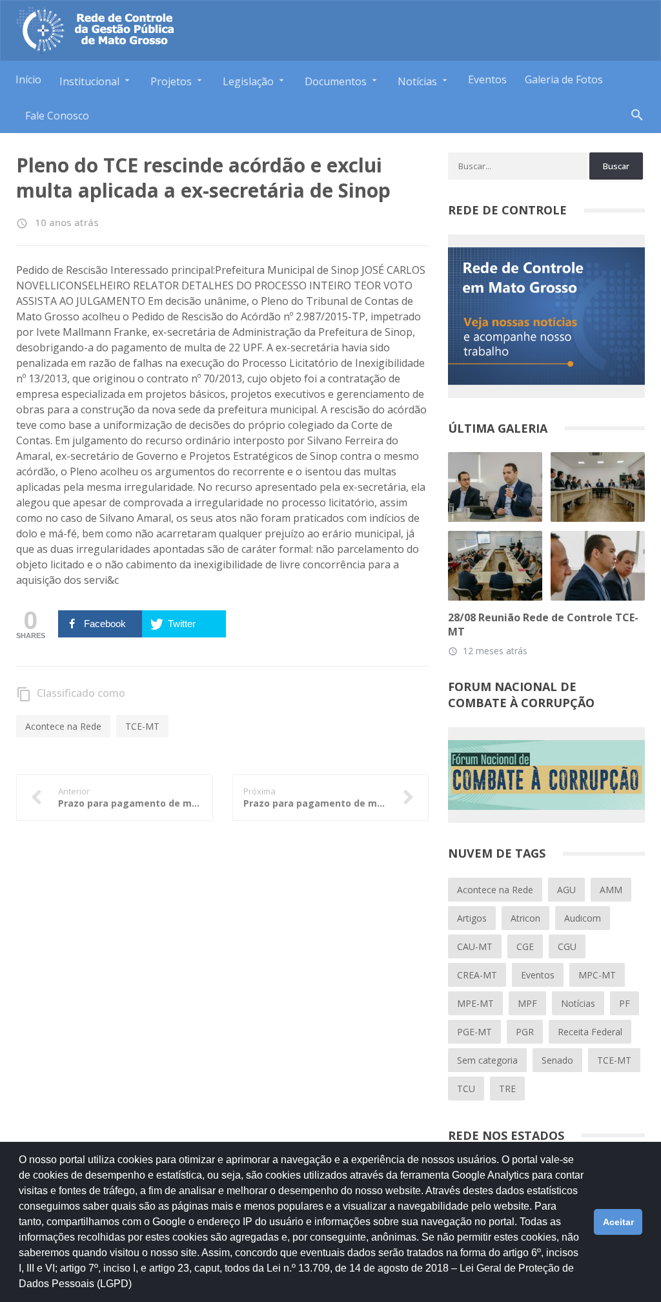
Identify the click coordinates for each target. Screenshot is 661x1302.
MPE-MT (475, 1003)
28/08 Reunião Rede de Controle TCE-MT (543, 624)
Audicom (582, 918)
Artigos (472, 918)
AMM (611, 890)
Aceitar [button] (618, 1222)
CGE (525, 946)
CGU (567, 946)
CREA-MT (477, 975)
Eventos (487, 79)
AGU (566, 890)
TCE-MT (142, 726)
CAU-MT (475, 946)
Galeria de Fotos (564, 79)
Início (28, 79)
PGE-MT (474, 1032)
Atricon (525, 918)
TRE (507, 1088)
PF (624, 1003)
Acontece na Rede (63, 726)
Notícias (578, 1003)
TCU (466, 1088)
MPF (527, 1003)
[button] (136, 1290)
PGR (525, 1032)
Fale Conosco (57, 115)
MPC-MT (597, 975)
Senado (557, 1060)
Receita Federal (590, 1032)
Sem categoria (487, 1060)
